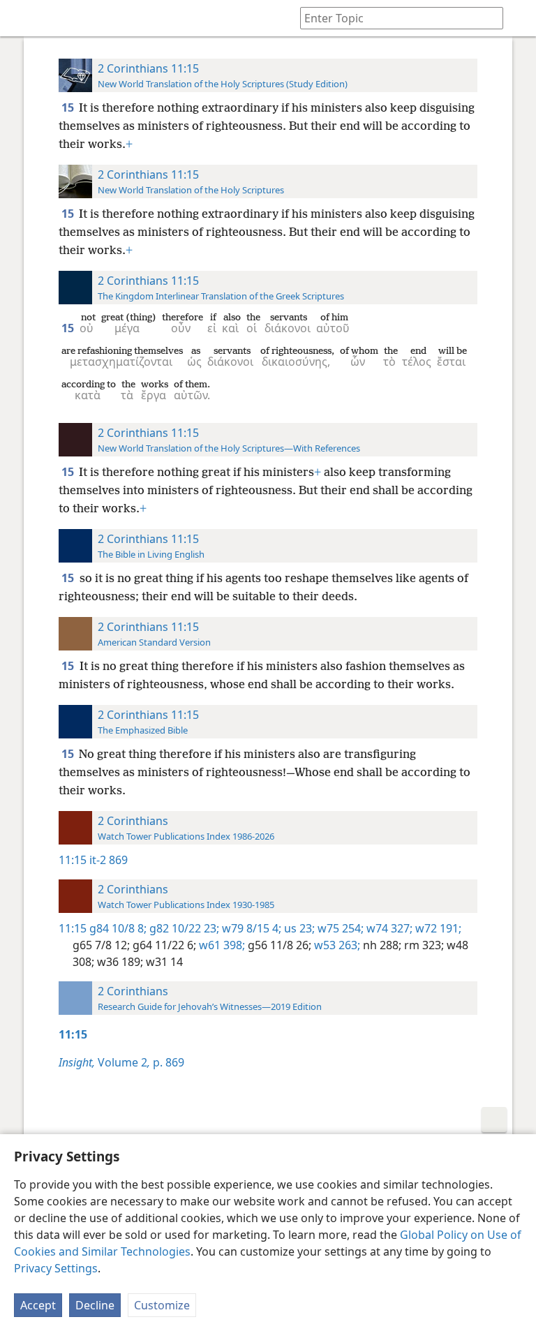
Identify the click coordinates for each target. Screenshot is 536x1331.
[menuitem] (21, 18)
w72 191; (436, 928)
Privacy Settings (56, 1268)
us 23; (298, 928)
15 (68, 107)
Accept (38, 1305)
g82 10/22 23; (183, 928)
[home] (21, 18)
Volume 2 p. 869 (121, 1062)
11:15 (73, 860)
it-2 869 (108, 860)
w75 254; (339, 928)
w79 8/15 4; (250, 928)
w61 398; (220, 945)
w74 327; (388, 928)
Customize (162, 1305)
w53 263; (335, 945)
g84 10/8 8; (118, 928)
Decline (94, 1305)
